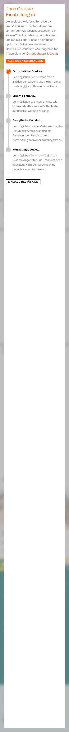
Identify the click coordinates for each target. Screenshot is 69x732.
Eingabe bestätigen (23, 181)
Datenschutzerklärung (42, 53)
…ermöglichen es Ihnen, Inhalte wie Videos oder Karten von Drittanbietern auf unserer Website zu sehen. (36, 103)
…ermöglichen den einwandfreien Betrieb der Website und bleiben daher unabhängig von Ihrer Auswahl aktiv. (36, 79)
